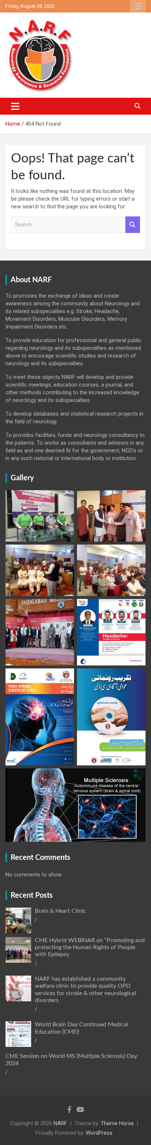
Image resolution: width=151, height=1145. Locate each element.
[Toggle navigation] (15, 106)
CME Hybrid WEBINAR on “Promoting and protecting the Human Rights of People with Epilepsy (90, 947)
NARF (60, 1123)
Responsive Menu (138, 6)
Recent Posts (32, 895)
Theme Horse (117, 1123)
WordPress (99, 1133)
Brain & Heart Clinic (60, 911)
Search (132, 224)
